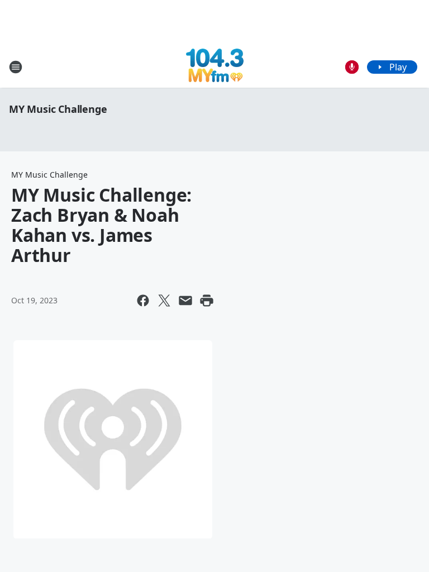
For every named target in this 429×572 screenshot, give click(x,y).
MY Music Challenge (58, 109)
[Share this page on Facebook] (143, 300)
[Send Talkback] (352, 67)
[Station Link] (215, 67)
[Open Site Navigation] (15, 67)
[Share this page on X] (164, 300)
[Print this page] (206, 300)
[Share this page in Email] (185, 300)
